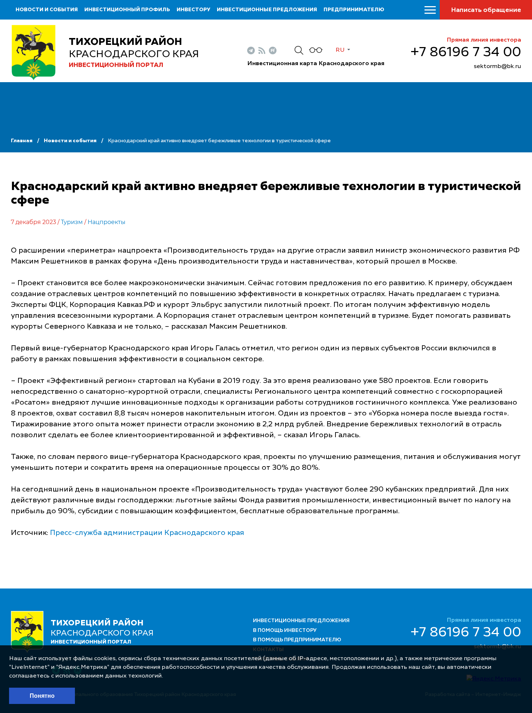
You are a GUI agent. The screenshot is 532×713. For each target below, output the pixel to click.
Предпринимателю (354, 9)
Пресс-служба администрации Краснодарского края (147, 533)
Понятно (42, 696)
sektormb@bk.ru (497, 66)
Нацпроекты (107, 222)
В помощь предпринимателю (297, 639)
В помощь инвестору (285, 630)
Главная (22, 140)
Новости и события (47, 9)
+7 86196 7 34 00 (465, 52)
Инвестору (193, 9)
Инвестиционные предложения (267, 9)
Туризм (72, 222)
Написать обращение (486, 10)
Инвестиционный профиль (127, 9)
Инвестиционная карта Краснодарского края (315, 64)
